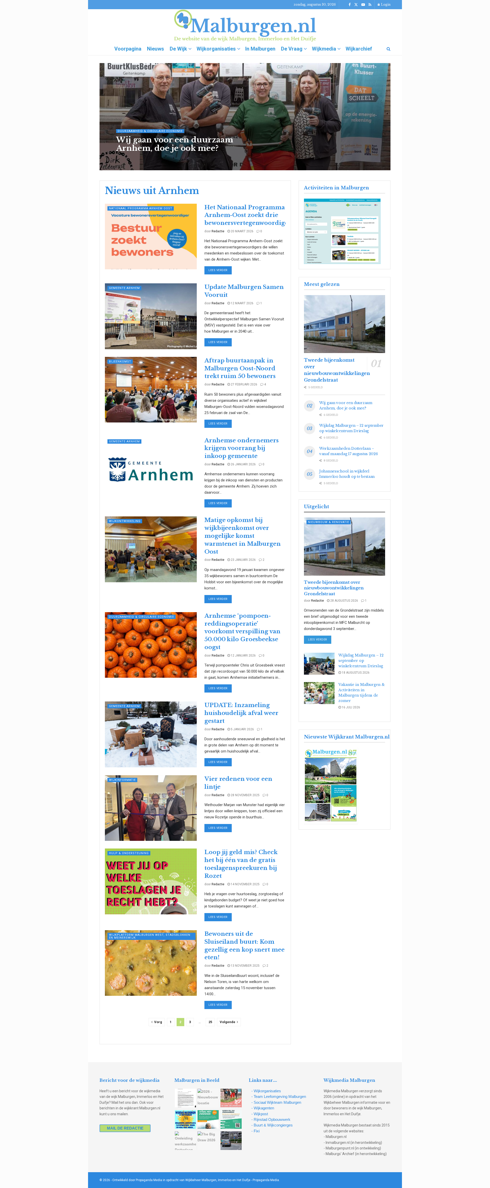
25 (210, 1022)
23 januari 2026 (243, 560)
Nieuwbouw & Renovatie (328, 522)
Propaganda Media (266, 1180)
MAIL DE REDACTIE (125, 1128)
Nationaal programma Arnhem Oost (140, 208)
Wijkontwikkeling (125, 521)
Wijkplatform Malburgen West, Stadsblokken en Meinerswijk (149, 936)
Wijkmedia (324, 49)
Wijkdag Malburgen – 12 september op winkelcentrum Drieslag (361, 660)
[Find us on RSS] (370, 4)
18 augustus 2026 (355, 672)
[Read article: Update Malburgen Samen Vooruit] (151, 316)
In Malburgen (260, 49)
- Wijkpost (259, 1114)
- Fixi (255, 1131)
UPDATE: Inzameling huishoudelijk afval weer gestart (241, 713)
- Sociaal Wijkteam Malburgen (276, 1102)
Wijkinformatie (122, 780)
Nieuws (155, 49)
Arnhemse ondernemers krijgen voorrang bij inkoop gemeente (241, 448)
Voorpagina (127, 49)
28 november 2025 (245, 795)
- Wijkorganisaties (266, 1091)
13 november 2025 (245, 965)
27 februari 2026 (243, 384)
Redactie (129, 158)
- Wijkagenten (262, 1108)
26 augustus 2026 (156, 158)
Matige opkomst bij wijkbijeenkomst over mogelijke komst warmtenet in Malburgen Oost (242, 536)
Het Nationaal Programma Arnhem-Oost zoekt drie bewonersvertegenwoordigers (248, 215)
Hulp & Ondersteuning (129, 853)
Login (385, 4)
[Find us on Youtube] (363, 4)
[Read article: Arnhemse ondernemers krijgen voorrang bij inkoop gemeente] (151, 469)
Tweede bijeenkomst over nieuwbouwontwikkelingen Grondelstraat (334, 588)
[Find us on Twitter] (356, 4)
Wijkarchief (359, 49)
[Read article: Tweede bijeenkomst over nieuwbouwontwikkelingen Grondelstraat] (344, 324)
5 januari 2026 (242, 729)
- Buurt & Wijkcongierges (272, 1125)
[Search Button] (388, 48)
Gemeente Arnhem (124, 288)
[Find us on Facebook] (350, 4)
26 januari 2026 (243, 464)
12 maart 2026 (241, 303)
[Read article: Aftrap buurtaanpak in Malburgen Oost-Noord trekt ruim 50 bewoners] (151, 389)
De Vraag (291, 49)
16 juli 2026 (350, 707)
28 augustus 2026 (343, 600)
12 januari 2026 (243, 655)
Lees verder (220, 270)
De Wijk (178, 49)
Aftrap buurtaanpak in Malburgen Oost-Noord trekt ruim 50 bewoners (240, 368)
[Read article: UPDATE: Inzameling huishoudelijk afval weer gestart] (151, 734)
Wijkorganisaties (216, 49)
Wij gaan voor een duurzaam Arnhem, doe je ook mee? (174, 144)
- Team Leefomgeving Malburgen (278, 1096)
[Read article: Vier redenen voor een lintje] (151, 808)
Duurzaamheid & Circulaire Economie (150, 131)
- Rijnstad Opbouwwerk (270, 1119)
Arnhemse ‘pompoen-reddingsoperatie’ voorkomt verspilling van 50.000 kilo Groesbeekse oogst (242, 631)
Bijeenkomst (120, 361)
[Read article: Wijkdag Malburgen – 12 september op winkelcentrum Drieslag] (319, 664)
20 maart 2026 (241, 231)
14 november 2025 (245, 884)
